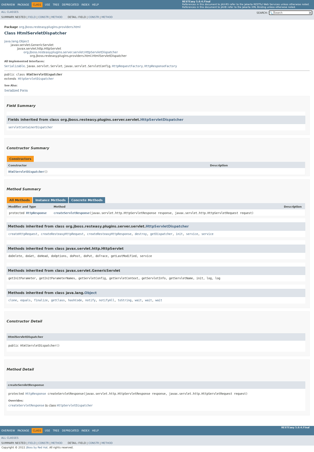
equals (25, 300)
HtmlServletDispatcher (26, 171)
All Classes (10, 11)
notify (90, 300)
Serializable (14, 66)
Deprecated (70, 4)
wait (138, 300)
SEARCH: (262, 12)
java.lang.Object (16, 41)
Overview (8, 4)
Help (95, 4)
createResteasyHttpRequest (62, 234)
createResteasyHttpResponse (109, 234)
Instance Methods (50, 200)
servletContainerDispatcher (30, 127)
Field (32, 17)
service (192, 234)
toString (124, 300)
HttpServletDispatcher (36, 78)
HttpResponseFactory (160, 66)
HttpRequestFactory (127, 66)
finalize (41, 300)
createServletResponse (72, 213)
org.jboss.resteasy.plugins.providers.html (50, 27)
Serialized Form (16, 90)
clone (12, 300)
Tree (56, 4)
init (179, 234)
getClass (58, 300)
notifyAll (106, 300)
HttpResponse (36, 213)
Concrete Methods (87, 200)
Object (90, 293)
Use (47, 4)
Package (23, 4)
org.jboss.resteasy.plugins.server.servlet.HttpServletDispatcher (70, 52)
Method (56, 17)
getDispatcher (161, 234)
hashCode (75, 300)
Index (85, 4)
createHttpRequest (22, 234)
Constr (43, 17)
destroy (141, 234)
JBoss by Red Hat (37, 447)
